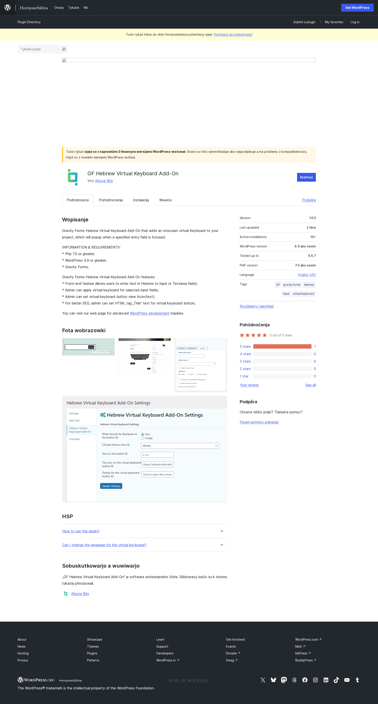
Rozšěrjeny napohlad (257, 306)
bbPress (303, 653)
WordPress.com (308, 639)
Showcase (94, 639)
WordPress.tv (168, 660)
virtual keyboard (303, 293)
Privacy (23, 660)
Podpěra (309, 200)
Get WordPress (357, 7)
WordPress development (150, 313)
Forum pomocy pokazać (259, 422)
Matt (300, 646)
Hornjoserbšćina (70, 680)
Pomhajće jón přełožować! (233, 34)
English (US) (307, 274)
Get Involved (235, 639)
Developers (164, 653)
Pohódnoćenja (111, 200)
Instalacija (141, 200)
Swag (232, 660)
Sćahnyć (306, 177)
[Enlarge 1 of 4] (109, 344)
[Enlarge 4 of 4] (221, 402)
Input (286, 293)
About (22, 639)
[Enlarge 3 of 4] (221, 344)
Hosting (23, 653)
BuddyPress (306, 660)
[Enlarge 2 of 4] (165, 344)
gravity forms (292, 284)
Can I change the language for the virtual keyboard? (104, 545)
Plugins (92, 653)
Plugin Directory (29, 22)
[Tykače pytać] (64, 49)
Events (231, 646)
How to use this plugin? (81, 531)
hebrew (309, 284)
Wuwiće (165, 200)
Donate (233, 653)
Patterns (93, 660)
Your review (249, 385)
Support (162, 646)
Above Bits (104, 181)
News (22, 646)
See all (310, 385)
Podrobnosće (78, 200)
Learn (160, 639)
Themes (93, 646)
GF (278, 284)
